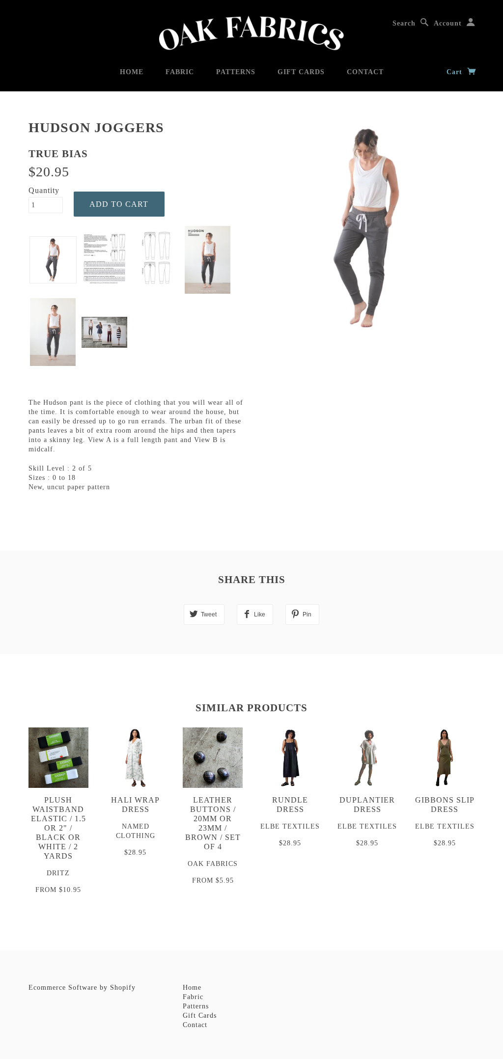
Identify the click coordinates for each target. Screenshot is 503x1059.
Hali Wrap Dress (135, 804)
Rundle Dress (290, 804)
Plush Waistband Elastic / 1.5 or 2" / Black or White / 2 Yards (58, 828)
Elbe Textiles (290, 826)
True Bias (58, 154)
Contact (365, 72)
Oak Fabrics (213, 863)
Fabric (180, 72)
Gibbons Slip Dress (445, 804)
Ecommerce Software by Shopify (82, 987)
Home (131, 72)
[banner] (251, 33)
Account (448, 23)
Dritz (58, 873)
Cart (456, 72)
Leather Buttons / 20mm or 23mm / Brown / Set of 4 (213, 823)
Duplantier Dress (367, 804)
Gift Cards (301, 72)
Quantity (43, 190)
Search (404, 23)
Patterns (235, 72)
